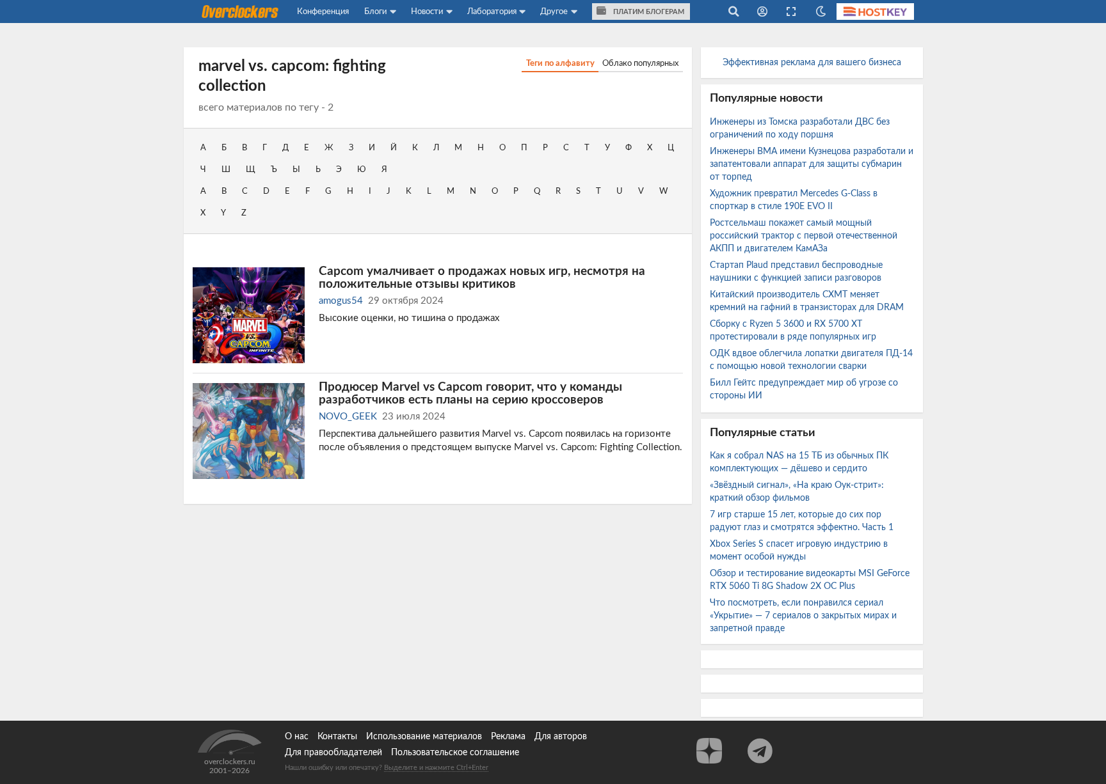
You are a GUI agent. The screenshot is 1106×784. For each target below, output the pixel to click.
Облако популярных (640, 63)
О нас (297, 736)
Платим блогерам (647, 11)
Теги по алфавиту (560, 63)
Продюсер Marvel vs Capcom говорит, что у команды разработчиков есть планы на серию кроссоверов (470, 393)
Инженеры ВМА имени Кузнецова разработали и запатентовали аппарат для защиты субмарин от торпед (811, 164)
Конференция (323, 11)
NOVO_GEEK (348, 416)
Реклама (508, 736)
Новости (427, 11)
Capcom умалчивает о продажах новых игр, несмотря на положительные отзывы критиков (482, 277)
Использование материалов (424, 736)
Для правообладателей (333, 752)
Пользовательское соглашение (455, 752)
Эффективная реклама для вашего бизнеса (812, 62)
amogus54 (341, 301)
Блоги (375, 11)
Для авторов (560, 736)
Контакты (337, 736)
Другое (554, 11)
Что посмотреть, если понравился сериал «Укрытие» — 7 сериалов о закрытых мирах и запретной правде (803, 616)
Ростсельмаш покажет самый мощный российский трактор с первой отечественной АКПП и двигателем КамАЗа (803, 236)
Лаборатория (492, 11)
